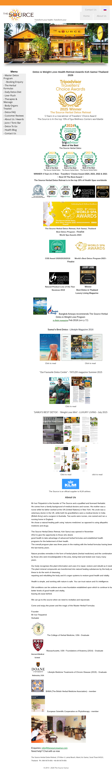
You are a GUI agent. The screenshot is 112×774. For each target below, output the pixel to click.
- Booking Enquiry (14, 81)
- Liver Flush (10, 95)
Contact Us (90, 9)
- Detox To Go (10, 126)
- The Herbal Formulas (10, 87)
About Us (101, 15)
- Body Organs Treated (11, 107)
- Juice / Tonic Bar (12, 122)
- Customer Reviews (14, 115)
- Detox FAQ (10, 112)
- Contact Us (10, 133)
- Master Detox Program (11, 77)
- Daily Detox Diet (12, 91)
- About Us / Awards (14, 119)
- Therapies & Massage (10, 101)
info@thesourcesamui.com (54, 748)
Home (86, 15)
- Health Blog (10, 129)
